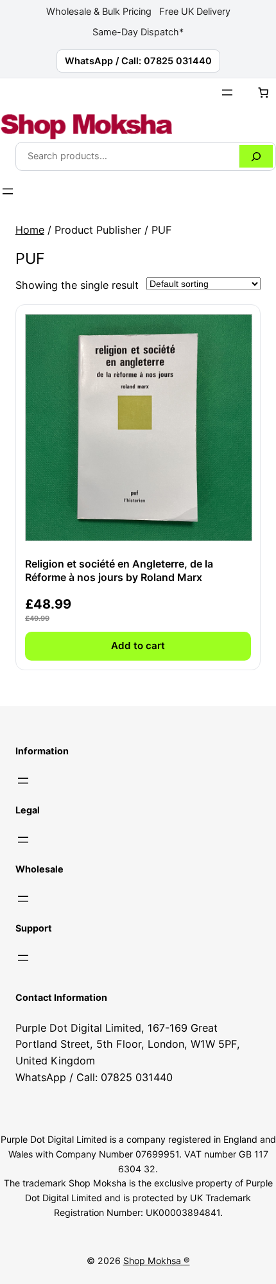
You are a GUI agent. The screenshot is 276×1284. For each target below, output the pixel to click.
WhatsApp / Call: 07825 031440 (138, 61)
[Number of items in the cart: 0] (263, 92)
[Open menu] (227, 92)
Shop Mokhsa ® (156, 1260)
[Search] (256, 156)
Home (29, 229)
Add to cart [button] (138, 645)
